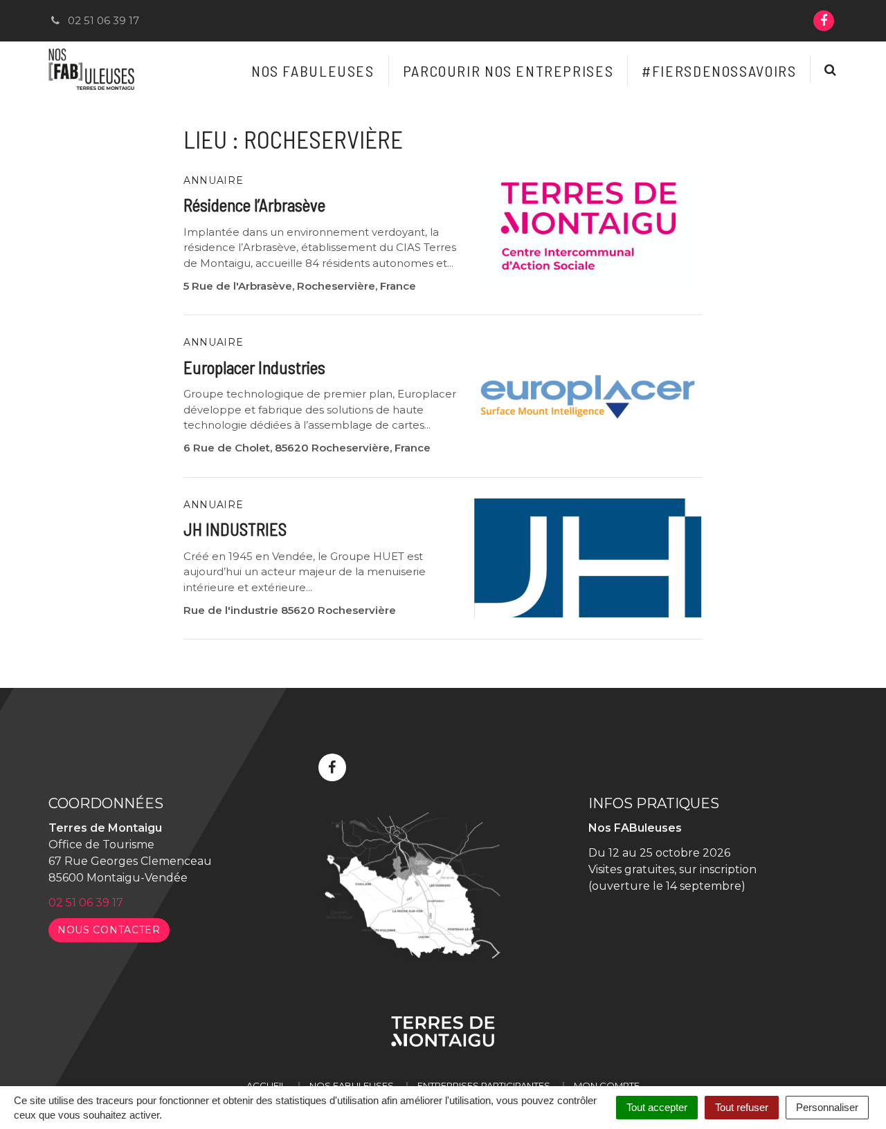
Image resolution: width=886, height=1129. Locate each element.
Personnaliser (827, 1107)
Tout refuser (741, 1107)
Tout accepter (656, 1107)
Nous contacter (109, 930)
